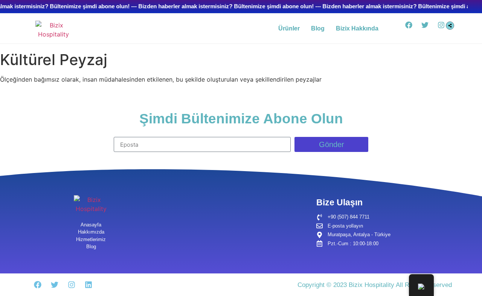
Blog (318, 28)
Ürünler (289, 28)
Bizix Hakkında (357, 28)
